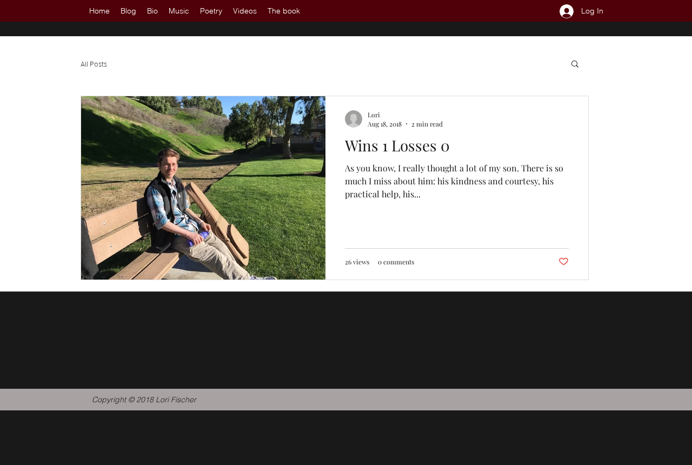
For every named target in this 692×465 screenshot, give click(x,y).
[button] (575, 64)
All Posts (94, 63)
